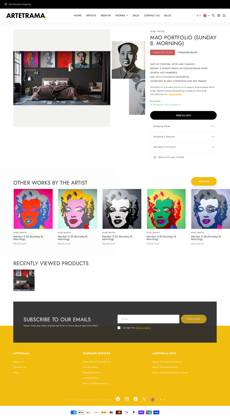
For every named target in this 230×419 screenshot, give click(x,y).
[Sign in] (218, 16)
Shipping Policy (91, 372)
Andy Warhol (157, 31)
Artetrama (21, 353)
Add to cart (183, 115)
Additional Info (164, 353)
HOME (78, 15)
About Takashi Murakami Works (170, 372)
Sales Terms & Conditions (97, 361)
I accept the (136, 327)
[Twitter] (144, 399)
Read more (175, 94)
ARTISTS (91, 15)
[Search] (213, 16)
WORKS (120, 15)
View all (204, 181)
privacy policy (143, 327)
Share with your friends (171, 157)
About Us (18, 361)
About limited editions (164, 367)
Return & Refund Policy (96, 383)
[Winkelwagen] (224, 16)
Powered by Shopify (100, 399)
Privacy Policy (91, 367)
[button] (136, 78)
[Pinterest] (136, 399)
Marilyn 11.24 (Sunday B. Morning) (117, 238)
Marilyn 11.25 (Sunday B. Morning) (161, 238)
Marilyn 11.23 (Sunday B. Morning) (73, 238)
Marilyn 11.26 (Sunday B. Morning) (206, 238)
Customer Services (96, 353)
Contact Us (19, 367)
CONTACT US (152, 15)
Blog (16, 372)
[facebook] (118, 399)
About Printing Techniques (167, 361)
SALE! (136, 15)
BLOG (167, 15)
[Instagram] (127, 399)
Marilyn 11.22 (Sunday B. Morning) (28, 238)
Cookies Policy (91, 378)
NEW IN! (106, 15)
